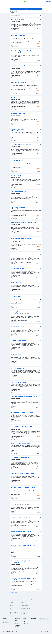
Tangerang (11, 602)
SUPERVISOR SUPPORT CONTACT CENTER (23, 223)
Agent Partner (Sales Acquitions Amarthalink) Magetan (24, 546)
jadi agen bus (23, 602)
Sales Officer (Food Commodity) (20, 457)
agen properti (23, 606)
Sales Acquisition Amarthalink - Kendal (22, 412)
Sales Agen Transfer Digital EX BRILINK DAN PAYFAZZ (23, 65)
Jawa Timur (12, 605)
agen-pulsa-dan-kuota (24, 599)
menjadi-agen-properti (24, 613)
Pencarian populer (13, 595)
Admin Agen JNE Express (18, 19)
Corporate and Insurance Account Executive (23, 473)
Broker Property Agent (17, 368)
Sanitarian (14, 254)
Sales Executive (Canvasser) (19, 176)
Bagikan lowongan (26, 621)
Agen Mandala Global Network (19, 35)
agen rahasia (23, 601)
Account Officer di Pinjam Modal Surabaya (23, 487)
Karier (16, 622)
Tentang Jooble (18, 620)
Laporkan (39, 30)
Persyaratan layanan (6, 631)
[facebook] (40, 619)
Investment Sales (16, 354)
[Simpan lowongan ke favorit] (40, 20)
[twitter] (45, 619)
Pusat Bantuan (17, 623)
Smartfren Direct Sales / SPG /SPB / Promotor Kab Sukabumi (24, 561)
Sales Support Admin (17, 160)
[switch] (40, 15)
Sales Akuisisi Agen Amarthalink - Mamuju (23, 51)
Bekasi (11, 599)
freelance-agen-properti (24, 605)
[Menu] (1, 1)
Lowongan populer (34, 621)
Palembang (11, 601)
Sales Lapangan (15, 296)
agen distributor (23, 609)
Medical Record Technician (18, 382)
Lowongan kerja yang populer (36, 599)
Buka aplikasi (48, 1)
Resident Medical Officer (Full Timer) (21, 531)
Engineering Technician (17, 326)
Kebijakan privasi (14, 631)
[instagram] (43, 619)
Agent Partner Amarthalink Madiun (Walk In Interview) (23, 579)
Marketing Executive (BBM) (18, 82)
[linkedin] (48, 619)
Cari (26, 9)
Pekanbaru (11, 609)
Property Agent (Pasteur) (18, 113)
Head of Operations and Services (20, 517)
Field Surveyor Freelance (18, 129)
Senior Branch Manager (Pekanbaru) (21, 144)
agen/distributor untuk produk (25, 608)
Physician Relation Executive (19, 340)
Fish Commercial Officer (18, 207)
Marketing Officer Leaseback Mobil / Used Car (24, 396)
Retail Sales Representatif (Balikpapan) (22, 238)
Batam (11, 608)
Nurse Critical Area (16, 282)
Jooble (48, 631)
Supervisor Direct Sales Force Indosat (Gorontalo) (22, 427)
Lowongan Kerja (25, 623)
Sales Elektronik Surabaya (18, 98)
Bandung (11, 606)
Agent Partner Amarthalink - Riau (20, 443)
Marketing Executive (17, 312)
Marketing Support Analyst (18, 191)
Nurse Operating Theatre (18, 503)
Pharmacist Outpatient (17, 268)
